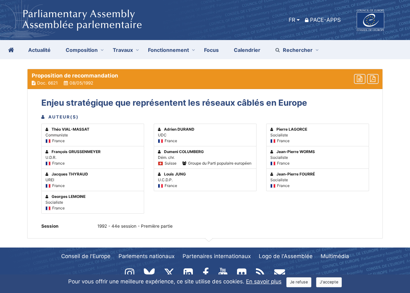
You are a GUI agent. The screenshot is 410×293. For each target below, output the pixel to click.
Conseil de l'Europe (86, 256)
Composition (82, 50)
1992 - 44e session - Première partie (135, 226)
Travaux (123, 50)
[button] (205, 79)
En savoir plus (264, 281)
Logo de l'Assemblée (286, 256)
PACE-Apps (325, 20)
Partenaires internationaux (217, 256)
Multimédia (335, 256)
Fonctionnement (168, 50)
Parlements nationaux (147, 256)
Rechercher (298, 50)
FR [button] (292, 20)
